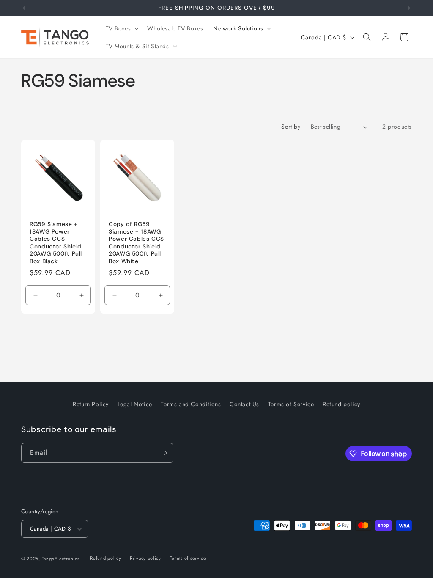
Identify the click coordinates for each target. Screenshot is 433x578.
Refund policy (341, 404)
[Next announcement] (409, 8)
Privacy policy (145, 558)
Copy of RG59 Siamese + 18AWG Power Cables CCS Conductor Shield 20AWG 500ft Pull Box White (136, 243)
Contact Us (244, 404)
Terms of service (188, 558)
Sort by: (291, 126)
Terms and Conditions (191, 404)
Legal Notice (135, 404)
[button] (122, 28)
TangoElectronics (60, 558)
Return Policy (91, 404)
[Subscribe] (163, 453)
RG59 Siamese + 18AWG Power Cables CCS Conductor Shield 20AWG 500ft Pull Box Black (56, 243)
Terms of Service (291, 404)
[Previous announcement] (24, 8)
